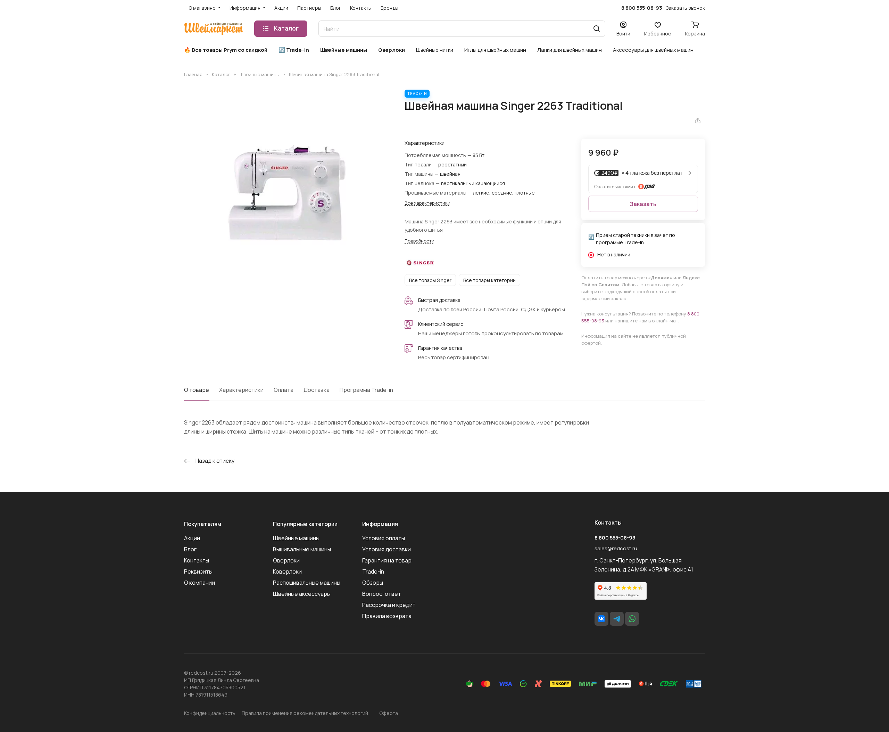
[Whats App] (632, 619)
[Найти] (596, 28)
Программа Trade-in (366, 390)
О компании (199, 582)
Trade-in (373, 571)
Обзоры (372, 582)
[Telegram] (617, 619)
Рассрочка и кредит (389, 605)
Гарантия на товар (387, 560)
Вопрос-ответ (381, 594)
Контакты (196, 560)
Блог (190, 549)
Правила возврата (387, 616)
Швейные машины (296, 538)
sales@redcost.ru (616, 548)
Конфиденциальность (209, 713)
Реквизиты (198, 571)
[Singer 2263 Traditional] (287, 193)
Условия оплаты (383, 538)
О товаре (196, 390)
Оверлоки (286, 560)
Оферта (388, 713)
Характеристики (241, 390)
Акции (192, 538)
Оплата (283, 390)
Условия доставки (386, 549)
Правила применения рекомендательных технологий (305, 713)
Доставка (317, 390)
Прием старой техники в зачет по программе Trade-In (635, 239)
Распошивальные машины (306, 582)
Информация (380, 524)
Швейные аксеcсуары (302, 594)
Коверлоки (287, 571)
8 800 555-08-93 (641, 8)
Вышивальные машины (302, 549)
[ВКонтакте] (601, 619)
